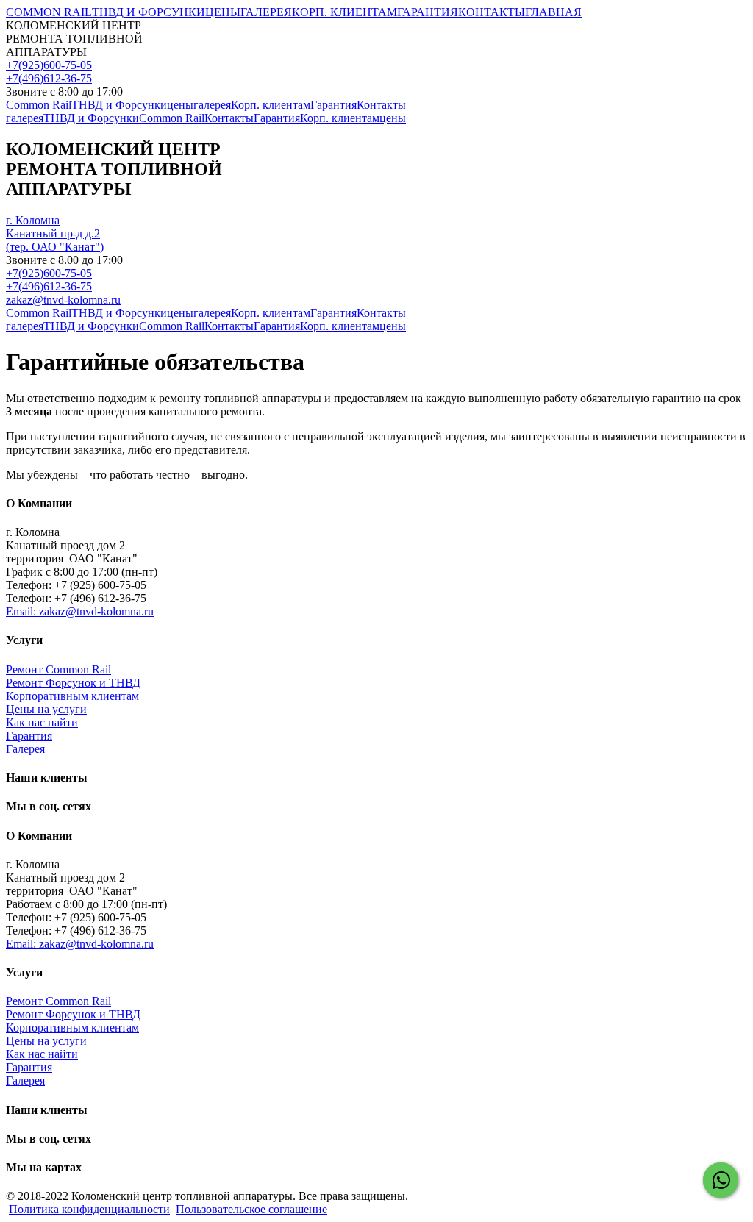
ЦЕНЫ (222, 12)
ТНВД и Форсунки (119, 105)
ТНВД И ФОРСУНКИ (148, 12)
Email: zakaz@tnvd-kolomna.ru (80, 611)
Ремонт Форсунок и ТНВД (73, 682)
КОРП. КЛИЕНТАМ (344, 12)
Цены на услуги (46, 709)
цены (180, 105)
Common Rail (38, 105)
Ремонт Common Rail (58, 669)
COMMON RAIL (49, 12)
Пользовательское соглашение (251, 1209)
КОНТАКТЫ (491, 12)
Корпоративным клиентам (72, 696)
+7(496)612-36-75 (49, 78)
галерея (212, 105)
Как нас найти (42, 722)
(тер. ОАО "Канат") (55, 233)
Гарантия (333, 105)
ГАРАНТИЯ (427, 12)
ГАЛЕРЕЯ (266, 12)
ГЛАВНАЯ (553, 12)
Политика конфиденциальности (89, 1209)
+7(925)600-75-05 (49, 65)
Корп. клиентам (270, 105)
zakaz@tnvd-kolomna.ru (63, 299)
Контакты (381, 105)
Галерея (25, 749)
